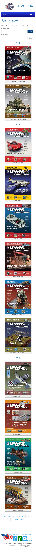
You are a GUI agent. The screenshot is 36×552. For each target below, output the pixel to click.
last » (22, 520)
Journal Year (5, 28)
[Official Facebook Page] (20, 540)
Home (5, 14)
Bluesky (29, 540)
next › (17, 520)
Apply (30, 31)
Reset (30, 38)
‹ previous (11, 516)
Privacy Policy (20, 534)
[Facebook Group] (15, 540)
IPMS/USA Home (10, 534)
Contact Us (28, 534)
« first (4, 516)
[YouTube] (24, 540)
